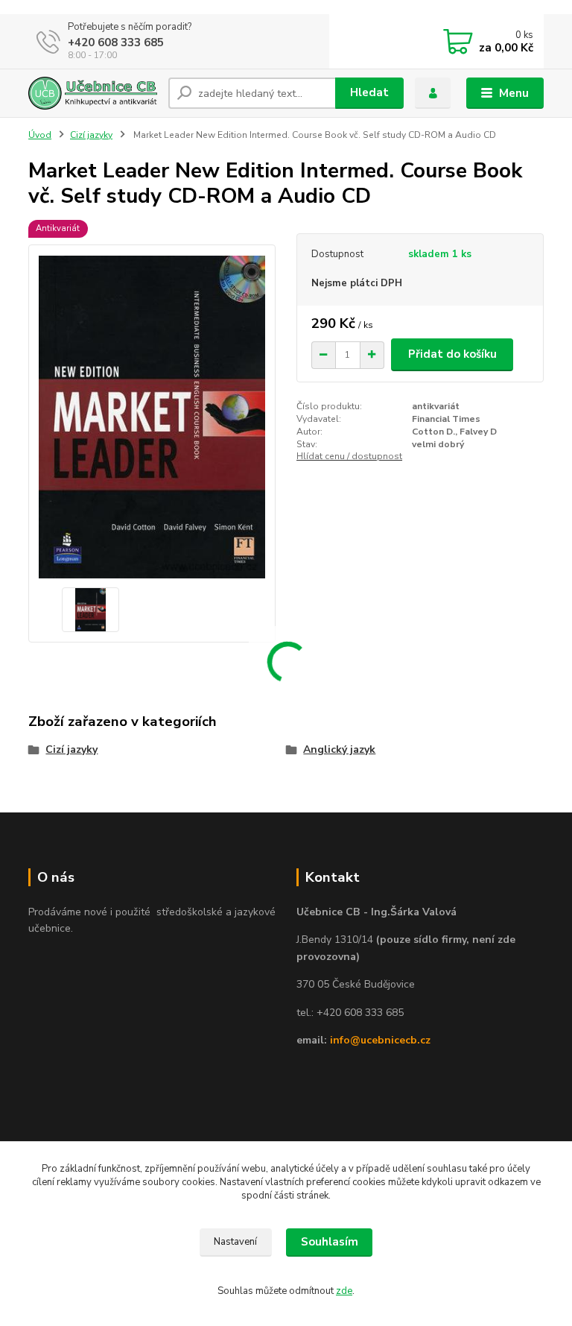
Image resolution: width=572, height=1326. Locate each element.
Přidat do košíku (452, 354)
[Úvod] (92, 93)
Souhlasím (329, 1241)
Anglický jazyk (339, 749)
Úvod (39, 135)
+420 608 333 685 (116, 42)
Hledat (369, 92)
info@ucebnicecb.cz (380, 1040)
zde (344, 1291)
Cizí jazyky (91, 135)
